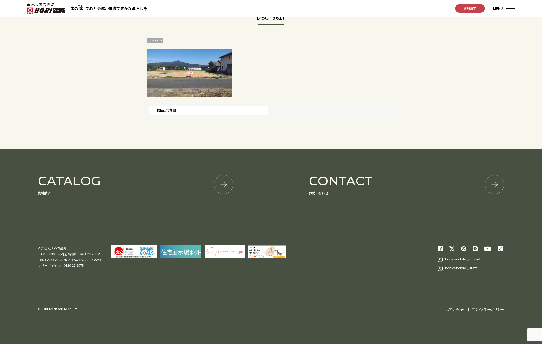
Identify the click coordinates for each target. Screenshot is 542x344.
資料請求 (470, 8)
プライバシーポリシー (488, 309)
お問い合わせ (340, 184)
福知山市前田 (166, 110)
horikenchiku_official (462, 259)
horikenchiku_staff (461, 268)
